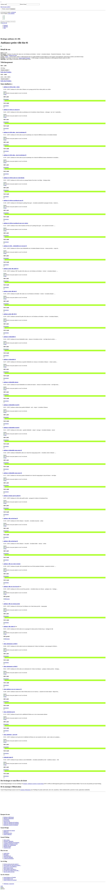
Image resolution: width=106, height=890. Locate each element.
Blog (4, 28)
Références (6, 831)
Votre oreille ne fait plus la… (10, 869)
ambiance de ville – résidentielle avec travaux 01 (15, 246)
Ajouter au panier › (5, 70)
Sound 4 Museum (7, 834)
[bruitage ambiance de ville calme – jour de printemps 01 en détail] (4, 139)
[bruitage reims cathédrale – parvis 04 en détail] (4, 742)
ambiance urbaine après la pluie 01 (11, 495)
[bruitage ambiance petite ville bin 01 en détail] (4, 298)
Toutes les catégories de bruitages (11, 822)
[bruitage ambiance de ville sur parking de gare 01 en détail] (4, 208)
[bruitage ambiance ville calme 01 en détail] (4, 634)
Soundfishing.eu (7, 856)
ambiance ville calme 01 (9, 626)
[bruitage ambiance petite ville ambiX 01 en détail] (4, 276)
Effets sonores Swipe (8, 868)
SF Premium (6, 819)
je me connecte (11, 13)
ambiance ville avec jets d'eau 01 (11, 586)
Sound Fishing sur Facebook (10, 880)
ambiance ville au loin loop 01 (10, 518)
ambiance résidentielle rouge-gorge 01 (12, 450)
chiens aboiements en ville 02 (10, 666)
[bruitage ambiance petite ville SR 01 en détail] (4, 321)
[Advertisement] (53, 33)
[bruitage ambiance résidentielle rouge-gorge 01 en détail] (4, 457)
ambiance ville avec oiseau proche (11, 603)
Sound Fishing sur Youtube (9, 877)
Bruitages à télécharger (8, 817)
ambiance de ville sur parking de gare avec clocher (15, 223)
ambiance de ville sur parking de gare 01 (13, 200)
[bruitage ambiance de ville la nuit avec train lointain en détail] (4, 185)
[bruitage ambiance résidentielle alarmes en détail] (4, 389)
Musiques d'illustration (8, 818)
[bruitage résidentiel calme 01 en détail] (4, 764)
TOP (2, 886)
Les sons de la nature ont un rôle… (11, 870)
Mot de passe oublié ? (5, 6)
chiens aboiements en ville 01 (10, 643)
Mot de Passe (23, 4)
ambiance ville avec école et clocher (11, 563)
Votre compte (6, 840)
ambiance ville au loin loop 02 (10, 541)
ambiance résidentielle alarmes (10, 382)
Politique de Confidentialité (9, 845)
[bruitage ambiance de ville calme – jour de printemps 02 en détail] (4, 162)
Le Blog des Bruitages (8, 858)
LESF (6, 56)
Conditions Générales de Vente (10, 843)
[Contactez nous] (4, 16)
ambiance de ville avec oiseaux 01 (11, 109)
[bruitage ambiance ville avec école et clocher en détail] (4, 571)
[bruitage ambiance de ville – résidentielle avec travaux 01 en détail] (4, 253)
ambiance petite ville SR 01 (10, 314)
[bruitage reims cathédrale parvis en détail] (4, 719)
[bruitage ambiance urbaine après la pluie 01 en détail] (4, 503)
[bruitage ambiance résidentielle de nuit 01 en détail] (4, 412)
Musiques (5, 26)
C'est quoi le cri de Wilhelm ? (10, 866)
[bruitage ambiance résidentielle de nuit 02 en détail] (4, 435)
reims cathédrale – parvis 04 (10, 734)
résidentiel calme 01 (8, 757)
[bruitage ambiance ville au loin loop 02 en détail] (4, 548)
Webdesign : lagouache (8, 883)
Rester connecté (6, 8)
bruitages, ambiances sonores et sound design (33, 783)
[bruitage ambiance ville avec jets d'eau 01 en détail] (4, 594)
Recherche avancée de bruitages (10, 825)
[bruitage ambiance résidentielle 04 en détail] (4, 367)
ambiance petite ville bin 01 (10, 291)
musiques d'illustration (25, 789)
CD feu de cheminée (8, 857)
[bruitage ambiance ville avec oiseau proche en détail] (4, 611)
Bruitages (5, 25)
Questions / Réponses (8, 841)
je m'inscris (13, 12)
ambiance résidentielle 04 (9, 359)
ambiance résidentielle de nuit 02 (11, 427)
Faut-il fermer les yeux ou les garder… (12, 865)
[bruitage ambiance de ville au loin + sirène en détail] (4, 94)
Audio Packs (6, 853)
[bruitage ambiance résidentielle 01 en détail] (4, 344)
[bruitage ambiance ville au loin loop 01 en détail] (4, 525)
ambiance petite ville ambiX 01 (10, 268)
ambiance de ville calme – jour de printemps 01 (14, 132)
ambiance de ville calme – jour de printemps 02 (14, 155)
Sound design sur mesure (9, 830)
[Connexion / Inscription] (4, 17)
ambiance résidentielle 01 (9, 336)
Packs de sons (6, 821)
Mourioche (5, 854)
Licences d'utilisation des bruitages (11, 842)
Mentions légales (7, 846)
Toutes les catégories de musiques (11, 823)
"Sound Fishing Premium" (24, 58)
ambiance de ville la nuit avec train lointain (13, 177)
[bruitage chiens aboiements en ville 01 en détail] (4, 651)
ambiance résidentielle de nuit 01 (11, 404)
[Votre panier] (4, 19)
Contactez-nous (7, 847)
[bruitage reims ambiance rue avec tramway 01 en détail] (4, 696)
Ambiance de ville (12, 55)
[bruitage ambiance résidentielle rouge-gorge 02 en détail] (4, 480)
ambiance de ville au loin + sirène (11, 87)
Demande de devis (7, 833)
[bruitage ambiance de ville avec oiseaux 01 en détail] (4, 117)
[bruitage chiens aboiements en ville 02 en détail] (4, 674)
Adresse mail (3, 4)
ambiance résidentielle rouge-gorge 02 (12, 473)
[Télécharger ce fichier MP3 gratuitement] (6, 599)
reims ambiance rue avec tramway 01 (12, 689)
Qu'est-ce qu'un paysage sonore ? (11, 864)
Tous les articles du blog (8, 871)
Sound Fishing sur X (8, 878)
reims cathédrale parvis (9, 711)
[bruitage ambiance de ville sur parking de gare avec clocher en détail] (4, 230)
